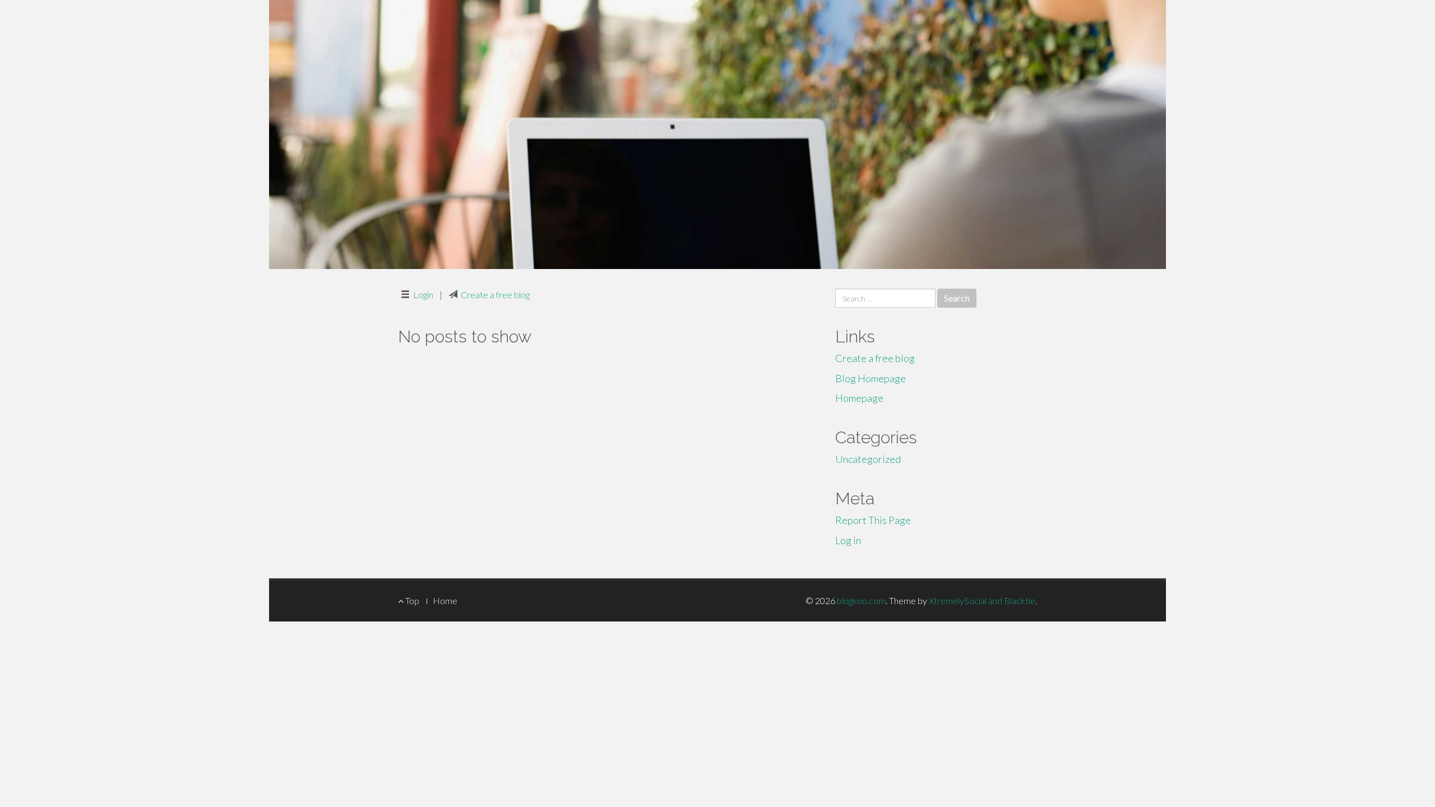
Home (445, 600)
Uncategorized (868, 459)
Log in (848, 540)
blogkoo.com (861, 600)
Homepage (859, 398)
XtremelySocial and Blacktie (982, 600)
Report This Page (873, 520)
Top (411, 600)
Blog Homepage (870, 378)
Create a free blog (495, 294)
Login (423, 294)
